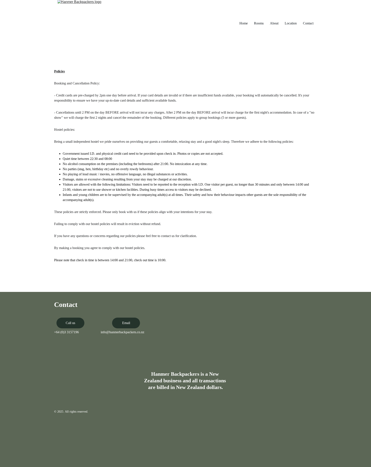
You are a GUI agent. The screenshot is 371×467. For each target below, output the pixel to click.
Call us (70, 323)
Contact (308, 23)
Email (126, 323)
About (274, 23)
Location (291, 23)
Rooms (259, 23)
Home (243, 23)
